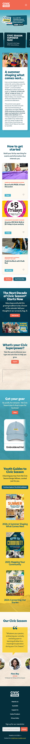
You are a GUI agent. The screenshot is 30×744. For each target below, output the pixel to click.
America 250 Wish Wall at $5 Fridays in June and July (14, 223)
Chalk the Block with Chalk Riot (15, 262)
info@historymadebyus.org (18, 738)
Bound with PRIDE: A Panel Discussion (15, 186)
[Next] (26, 435)
